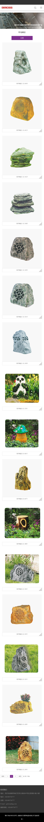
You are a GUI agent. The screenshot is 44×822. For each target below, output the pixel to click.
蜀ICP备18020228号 (11, 815)
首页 (3, 776)
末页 (20, 776)
